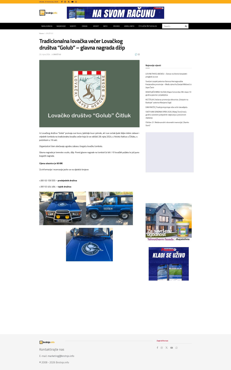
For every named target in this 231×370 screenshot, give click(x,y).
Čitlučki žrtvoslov (148, 26)
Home (41, 33)
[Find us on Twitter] (69, 2)
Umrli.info (129, 26)
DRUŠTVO (49, 33)
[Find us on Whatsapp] (76, 2)
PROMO (116, 26)
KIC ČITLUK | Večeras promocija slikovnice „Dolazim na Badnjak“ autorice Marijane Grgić (167, 101)
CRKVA (84, 26)
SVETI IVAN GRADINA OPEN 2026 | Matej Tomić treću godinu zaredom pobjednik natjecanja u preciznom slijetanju (166, 114)
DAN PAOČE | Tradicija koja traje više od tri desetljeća (166, 107)
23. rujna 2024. (44, 54)
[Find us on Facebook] (61, 2)
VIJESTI (73, 26)
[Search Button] (186, 26)
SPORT (96, 26)
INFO (105, 26)
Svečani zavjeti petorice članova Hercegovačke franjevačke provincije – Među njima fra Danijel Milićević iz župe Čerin (169, 84)
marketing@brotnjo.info (61, 356)
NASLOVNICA (46, 26)
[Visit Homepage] (48, 13)
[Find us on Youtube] (72, 2)
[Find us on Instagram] (65, 2)
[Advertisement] (169, 304)
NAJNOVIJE (61, 26)
